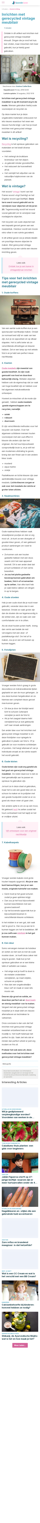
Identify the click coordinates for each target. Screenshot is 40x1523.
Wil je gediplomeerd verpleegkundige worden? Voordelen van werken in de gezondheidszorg (17, 1114)
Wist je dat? (6, 1271)
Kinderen (5, 1302)
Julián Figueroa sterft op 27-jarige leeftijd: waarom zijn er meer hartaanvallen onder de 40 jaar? (19, 1180)
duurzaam (30, 1000)
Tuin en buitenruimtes (11, 1143)
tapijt (15, 809)
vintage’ (16, 191)
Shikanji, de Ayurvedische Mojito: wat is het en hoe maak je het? (20, 1337)
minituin (21, 933)
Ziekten (5, 1174)
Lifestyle (5, 9)
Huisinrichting (15, 9)
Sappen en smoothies (10, 1333)
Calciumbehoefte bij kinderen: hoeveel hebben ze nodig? (18, 1306)
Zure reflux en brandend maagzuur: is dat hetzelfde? (17, 1243)
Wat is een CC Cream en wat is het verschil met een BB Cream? (19, 1275)
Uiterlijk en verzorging (11, 1109)
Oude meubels (9, 368)
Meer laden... (20, 1345)
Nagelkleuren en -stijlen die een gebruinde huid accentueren (19, 1212)
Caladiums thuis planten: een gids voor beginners (17, 1147)
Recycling (6, 144)
